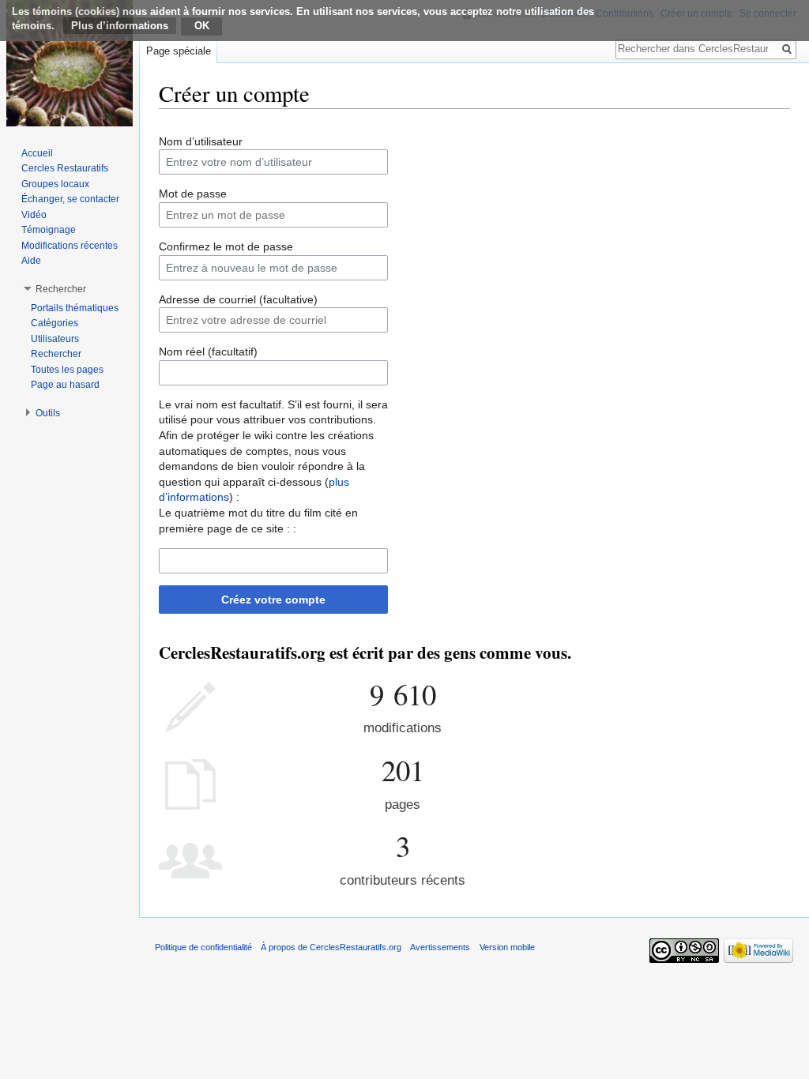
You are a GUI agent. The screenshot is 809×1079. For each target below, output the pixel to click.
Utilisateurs (55, 338)
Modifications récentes (69, 245)
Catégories (54, 323)
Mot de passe (193, 193)
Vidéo (34, 214)
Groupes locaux (55, 184)
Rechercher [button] (61, 289)
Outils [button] (48, 413)
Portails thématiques (75, 308)
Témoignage (48, 229)
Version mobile (507, 947)
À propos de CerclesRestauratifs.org (331, 947)
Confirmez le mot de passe (226, 246)
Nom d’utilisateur (201, 141)
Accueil (37, 153)
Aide (31, 260)
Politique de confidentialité (203, 947)
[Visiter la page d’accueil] (69, 63)
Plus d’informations (119, 26)
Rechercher (56, 353)
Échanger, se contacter (70, 199)
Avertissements (440, 947)
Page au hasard (65, 384)
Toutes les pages (67, 369)
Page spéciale (178, 51)
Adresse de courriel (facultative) (238, 299)
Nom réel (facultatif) (208, 351)
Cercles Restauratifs (64, 168)
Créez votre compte (273, 599)
